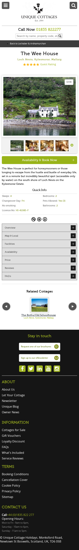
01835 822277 (48, 29)
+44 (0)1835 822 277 (20, 515)
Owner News (10, 412)
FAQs (5, 447)
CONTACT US (14, 507)
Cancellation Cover (15, 480)
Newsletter (9, 401)
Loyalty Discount (13, 441)
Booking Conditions (15, 474)
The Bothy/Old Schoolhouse (38, 315)
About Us (8, 389)
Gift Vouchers (11, 436)
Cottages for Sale (13, 430)
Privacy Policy (11, 491)
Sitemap (7, 497)
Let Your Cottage (13, 395)
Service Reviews (13, 458)
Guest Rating (48, 64)
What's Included (13, 453)
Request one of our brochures (36, 346)
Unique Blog (10, 406)
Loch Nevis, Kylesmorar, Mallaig (39, 318)
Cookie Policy (11, 485)
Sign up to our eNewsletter (34, 358)
